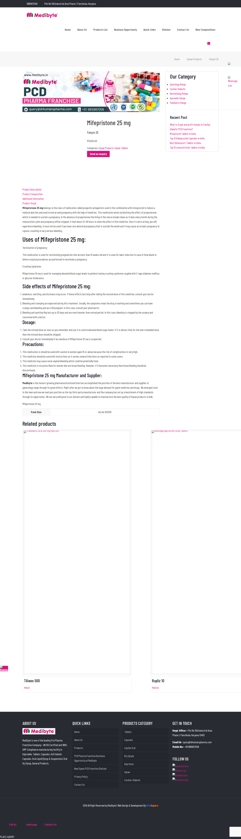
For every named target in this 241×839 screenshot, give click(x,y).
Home (177, 59)
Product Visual (29, 203)
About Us (78, 739)
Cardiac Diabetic (178, 89)
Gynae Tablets (121, 148)
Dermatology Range (179, 93)
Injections (129, 764)
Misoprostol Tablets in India (183, 133)
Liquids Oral (129, 747)
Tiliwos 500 (32, 680)
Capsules (128, 739)
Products (78, 747)
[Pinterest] (212, 3)
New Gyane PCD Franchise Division (90, 768)
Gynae (127, 772)
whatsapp (31, 824)
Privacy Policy (81, 776)
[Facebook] (203, 3)
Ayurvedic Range (177, 98)
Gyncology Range (178, 84)
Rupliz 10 (158, 680)
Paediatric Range (178, 102)
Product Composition (32, 194)
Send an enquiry (98, 153)
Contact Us (79, 784)
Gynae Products (194, 59)
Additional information (33, 198)
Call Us (12, 824)
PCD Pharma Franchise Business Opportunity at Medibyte (89, 758)
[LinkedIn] (208, 3)
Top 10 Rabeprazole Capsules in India (187, 138)
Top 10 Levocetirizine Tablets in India (187, 147)
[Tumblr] (217, 3)
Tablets (127, 731)
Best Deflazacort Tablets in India (185, 142)
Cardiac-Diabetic (132, 780)
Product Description (31, 189)
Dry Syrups (129, 755)
